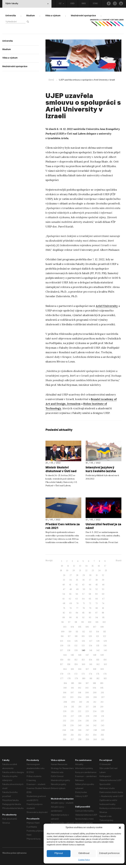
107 (94, 627)
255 (102, 735)
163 (105, 664)
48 (70, 589)
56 (77, 594)
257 (72, 739)
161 (90, 664)
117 (69, 636)
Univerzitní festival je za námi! (103, 526)
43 (83, 584)
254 (94, 735)
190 (65, 688)
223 (87, 711)
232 (64, 720)
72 (90, 603)
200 (94, 692)
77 (77, 608)
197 (72, 692)
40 (63, 584)
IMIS (84, 4)
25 (106, 570)
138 (68, 650)
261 (102, 739)
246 (79, 730)
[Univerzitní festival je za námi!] (103, 507)
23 (93, 570)
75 (64, 608)
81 (103, 608)
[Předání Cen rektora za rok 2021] (63, 507)
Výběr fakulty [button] (11, 4)
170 (61, 674)
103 (64, 627)
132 (76, 645)
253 (87, 735)
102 (104, 622)
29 (84, 575)
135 (97, 645)
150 (61, 659)
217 (87, 706)
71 (84, 603)
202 (64, 697)
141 (90, 650)
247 (87, 730)
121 (97, 636)
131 (69, 645)
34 (70, 580)
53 (103, 589)
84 (77, 612)
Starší (118, 560)
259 (87, 739)
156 (105, 659)
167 (87, 669)
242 (94, 725)
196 (64, 692)
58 (90, 594)
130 (61, 645)
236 (94, 720)
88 (103, 612)
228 (79, 716)
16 (99, 566)
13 (80, 566)
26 (64, 575)
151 (69, 659)
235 (87, 720)
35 (77, 580)
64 (83, 598)
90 (70, 617)
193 (87, 688)
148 (94, 655)
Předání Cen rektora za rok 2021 (62, 526)
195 (101, 688)
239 (72, 725)
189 (101, 683)
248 (95, 730)
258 (79, 739)
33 (64, 580)
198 (79, 692)
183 (105, 678)
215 (72, 706)
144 (65, 655)
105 (79, 627)
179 (76, 678)
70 (77, 603)
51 (90, 589)
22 (86, 570)
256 (64, 739)
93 (90, 617)
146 (79, 655)
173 (83, 674)
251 (72, 735)
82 (64, 612)
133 (83, 645)
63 (76, 598)
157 (61, 664)
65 (90, 598)
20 (74, 570)
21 (80, 570)
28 (77, 575)
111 (77, 631)
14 (86, 566)
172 (76, 674)
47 (64, 589)
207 (102, 697)
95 (103, 617)
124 (68, 641)
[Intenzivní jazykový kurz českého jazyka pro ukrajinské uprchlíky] (103, 451)
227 (72, 716)
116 (62, 636)
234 (79, 720)
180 (83, 678)
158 (68, 664)
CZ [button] (60, 4)
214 (65, 706)
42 (76, 584)
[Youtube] (121, 3)
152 (76, 659)
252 (79, 735)
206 (95, 697)
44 (90, 584)
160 (83, 664)
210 (80, 702)
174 (90, 674)
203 (71, 697)
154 (90, 659)
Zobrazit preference (109, 853)
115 (104, 631)
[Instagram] (115, 3)
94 (96, 617)
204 (79, 697)
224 (94, 711)
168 (94, 669)
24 (99, 570)
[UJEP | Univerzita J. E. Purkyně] (107, 24)
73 (96, 603)
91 (77, 617)
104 (72, 627)
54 (64, 594)
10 (62, 566)
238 (64, 725)
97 (69, 622)
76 (70, 608)
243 (102, 725)
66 (96, 598)
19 (67, 570)
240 (79, 725)
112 (83, 631)
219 (101, 706)
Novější (49, 560)
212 (94, 702)
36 (83, 580)
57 (83, 594)
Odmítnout (83, 853)
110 (70, 631)
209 (73, 702)
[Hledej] (28, 21)
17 (105, 566)
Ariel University (107, 306)
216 (79, 706)
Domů (51, 80)
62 (70, 598)
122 (104, 636)
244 (64, 730)
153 (83, 659)
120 (90, 636)
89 (64, 617)
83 (70, 612)
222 (79, 711)
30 (90, 575)
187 (87, 683)
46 (103, 584)
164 (65, 669)
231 (102, 716)
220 (64, 711)
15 (93, 566)
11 (68, 566)
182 (97, 678)
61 (64, 598)
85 (83, 612)
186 (79, 683)
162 (98, 664)
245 (72, 730)
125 (76, 641)
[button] (119, 827)
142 (98, 650)
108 (102, 627)
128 (97, 641)
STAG (95, 4)
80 (97, 608)
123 (61, 641)
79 (90, 608)
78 (84, 608)
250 (64, 735)
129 (105, 641)
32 (103, 575)
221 (72, 711)
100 (89, 622)
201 (102, 692)
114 (97, 631)
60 (103, 594)
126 (83, 641)
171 (69, 674)
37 (90, 580)
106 (87, 627)
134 (90, 645)
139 (76, 650)
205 (87, 697)
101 (97, 622)
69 (70, 603)
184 (65, 683)
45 (96, 584)
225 (102, 711)
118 (76, 636)
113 (90, 631)
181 (91, 678)
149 (102, 655)
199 (87, 692)
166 (79, 669)
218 (94, 706)
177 (61, 678)
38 (96, 580)
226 (64, 716)
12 (74, 566)
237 (102, 720)
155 (97, 659)
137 (61, 650)
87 (96, 612)
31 (97, 575)
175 (97, 674)
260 (95, 739)
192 (79, 688)
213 (101, 702)
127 (90, 641)
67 (103, 598)
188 (94, 683)
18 (61, 570)
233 (72, 720)
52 (97, 589)
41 (70, 584)
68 (64, 603)
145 (72, 655)
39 (103, 580)
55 (70, 594)
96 (62, 622)
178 (69, 678)
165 (72, 669)
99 (82, 622)
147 (87, 655)
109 (62, 631)
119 (83, 636)
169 (102, 669)
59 (96, 594)
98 (76, 622)
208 (65, 702)
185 (72, 683)
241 (87, 725)
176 (105, 674)
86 (90, 612)
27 (71, 575)
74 (103, 603)
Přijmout (58, 853)
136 (105, 645)
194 (94, 688)
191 (72, 688)
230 (95, 716)
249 (103, 730)
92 (83, 617)
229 (87, 716)
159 (76, 664)
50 (84, 589)
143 (105, 650)
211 (87, 702)
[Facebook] (109, 3)
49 (77, 589)
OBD (72, 4)
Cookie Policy (84, 860)
